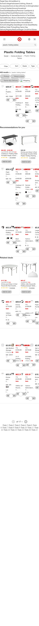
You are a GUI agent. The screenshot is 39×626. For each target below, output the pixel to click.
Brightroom (35, 352)
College (8, 3)
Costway (17, 107)
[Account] (29, 39)
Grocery (15, 8)
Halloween (15, 3)
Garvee (25, 189)
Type (33, 66)
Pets (8, 13)
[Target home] (19, 39)
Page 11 (31, 427)
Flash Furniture (7, 176)
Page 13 (7, 430)
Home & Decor (14, 6)
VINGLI (7, 317)
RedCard (15, 29)
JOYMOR (35, 102)
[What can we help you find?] (19, 45)
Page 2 (11, 425)
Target (6, 56)
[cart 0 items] (34, 39)
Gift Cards (8, 20)
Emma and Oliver (36, 185)
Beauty (14, 11)
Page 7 (5, 427)
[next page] (25, 421)
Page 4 (23, 425)
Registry (9, 29)
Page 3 (17, 425)
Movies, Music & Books (14, 18)
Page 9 (17, 427)
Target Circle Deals (25, 25)
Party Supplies (28, 18)
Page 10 (24, 427)
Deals (7, 22)
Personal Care (22, 11)
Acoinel (25, 361)
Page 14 (14, 430)
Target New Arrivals (7, 1)
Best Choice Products (26, 107)
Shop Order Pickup (9, 27)
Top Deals (14, 25)
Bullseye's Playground (35, 234)
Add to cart (7, 161)
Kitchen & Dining (26, 6)
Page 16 (28, 430)
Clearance (13, 22)
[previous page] (13, 421)
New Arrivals (22, 22)
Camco (26, 243)
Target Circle (23, 29)
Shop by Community (19, 20)
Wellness (18, 13)
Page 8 (11, 427)
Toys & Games (11, 15)
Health (12, 13)
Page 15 (21, 430)
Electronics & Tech (24, 15)
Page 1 (5, 425)
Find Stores (32, 29)
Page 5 (29, 425)
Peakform (7, 94)
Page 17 (35, 430)
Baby (10, 11)
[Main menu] (4, 39)
